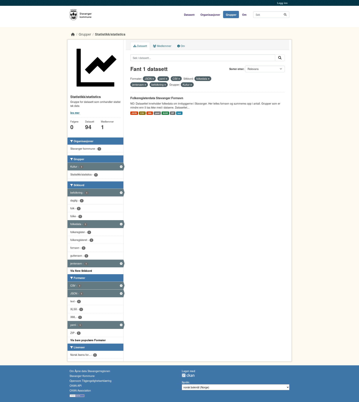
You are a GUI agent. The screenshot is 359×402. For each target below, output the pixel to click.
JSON (134, 113)
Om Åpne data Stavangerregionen (90, 371)
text (179, 113)
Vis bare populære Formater (88, 340)
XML (150, 113)
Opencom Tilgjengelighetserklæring (90, 381)
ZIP (172, 113)
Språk (185, 382)
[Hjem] (73, 34)
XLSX (165, 113)
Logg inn (282, 3)
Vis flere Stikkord (81, 271)
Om (244, 14)
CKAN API (76, 385)
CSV (142, 113)
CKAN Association (80, 390)
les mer (74, 112)
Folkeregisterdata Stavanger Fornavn (156, 98)
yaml (157, 113)
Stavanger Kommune (82, 376)
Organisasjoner (210, 14)
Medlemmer (163, 46)
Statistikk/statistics (110, 34)
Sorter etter (236, 69)
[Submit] (285, 14)
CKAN (188, 375)
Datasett (189, 14)
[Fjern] (153, 78)
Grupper (231, 14)
